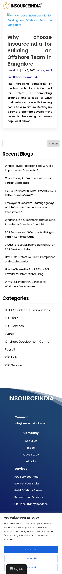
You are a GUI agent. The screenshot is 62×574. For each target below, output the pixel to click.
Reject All (31, 567)
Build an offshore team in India (28, 310)
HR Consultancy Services (31, 504)
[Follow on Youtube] (23, 405)
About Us (31, 441)
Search (53, 143)
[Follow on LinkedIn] (43, 405)
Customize (31, 558)
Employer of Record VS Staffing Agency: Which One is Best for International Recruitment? (29, 207)
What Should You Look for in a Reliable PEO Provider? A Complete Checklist (30, 222)
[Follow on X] (37, 405)
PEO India (11, 357)
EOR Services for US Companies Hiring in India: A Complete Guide (29, 234)
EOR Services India (26, 483)
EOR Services (14, 326)
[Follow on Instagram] (30, 405)
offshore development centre (27, 342)
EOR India (12, 318)
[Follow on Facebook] (17, 405)
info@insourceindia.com (31, 423)
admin (15, 70)
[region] (31, 543)
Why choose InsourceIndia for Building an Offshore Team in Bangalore (29, 50)
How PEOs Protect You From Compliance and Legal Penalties (30, 259)
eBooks (31, 461)
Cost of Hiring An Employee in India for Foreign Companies (28, 180)
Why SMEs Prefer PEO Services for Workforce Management (25, 284)
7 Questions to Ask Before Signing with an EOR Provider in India (30, 247)
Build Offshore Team (28, 490)
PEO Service (13, 365)
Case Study (31, 455)
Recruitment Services (28, 497)
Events (10, 334)
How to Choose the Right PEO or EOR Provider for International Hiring (27, 271)
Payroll (10, 349)
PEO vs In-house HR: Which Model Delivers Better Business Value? (30, 193)
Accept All (31, 549)
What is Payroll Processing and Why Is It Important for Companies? (29, 168)
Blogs (40, 70)
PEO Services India (26, 477)
